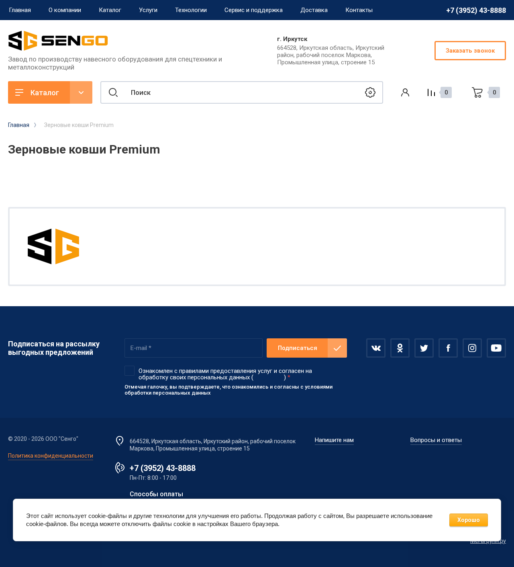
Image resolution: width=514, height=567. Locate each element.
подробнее (268, 377)
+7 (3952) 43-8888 (476, 10)
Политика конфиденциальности (50, 455)
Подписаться (297, 348)
